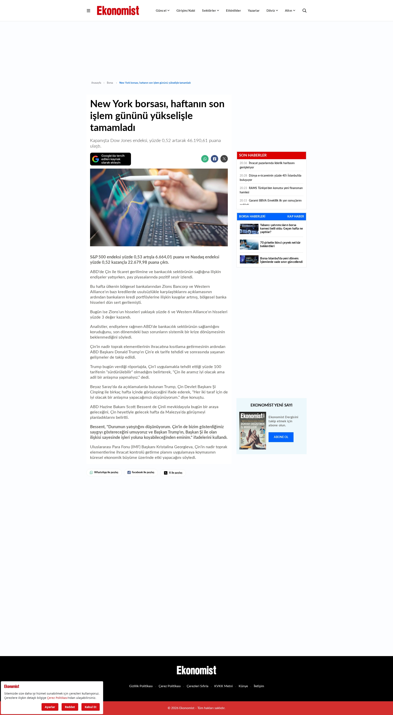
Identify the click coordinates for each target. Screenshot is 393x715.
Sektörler (209, 10)
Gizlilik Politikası (141, 686)
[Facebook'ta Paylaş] (214, 158)
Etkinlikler (233, 10)
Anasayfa (96, 83)
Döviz (271, 10)
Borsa (110, 83)
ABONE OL (281, 437)
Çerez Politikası (170, 686)
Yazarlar (254, 10)
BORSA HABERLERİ (252, 216)
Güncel (161, 10)
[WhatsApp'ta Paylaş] (205, 158)
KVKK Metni (223, 686)
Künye (243, 686)
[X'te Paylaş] (224, 158)
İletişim (259, 686)
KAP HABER (295, 216)
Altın (288, 10)
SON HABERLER (253, 155)
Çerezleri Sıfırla (197, 686)
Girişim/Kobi (185, 10)
